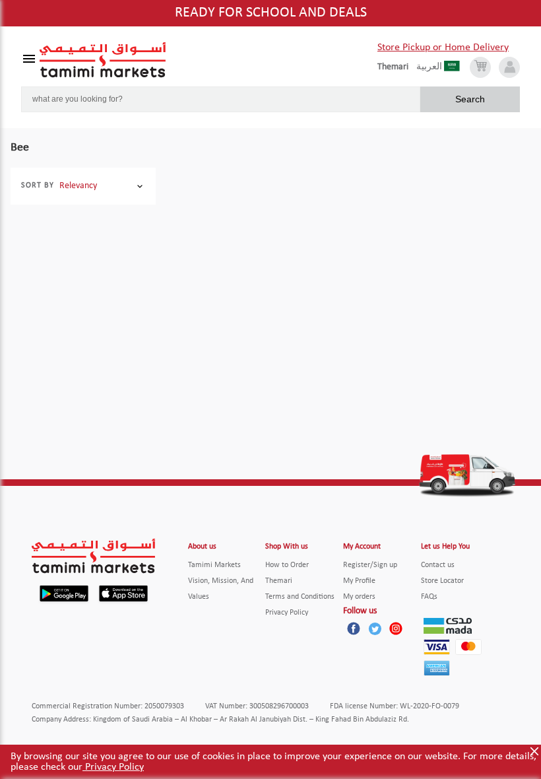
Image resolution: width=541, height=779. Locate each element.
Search (470, 99)
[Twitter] (374, 628)
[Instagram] (395, 628)
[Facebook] (353, 628)
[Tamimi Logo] (103, 60)
